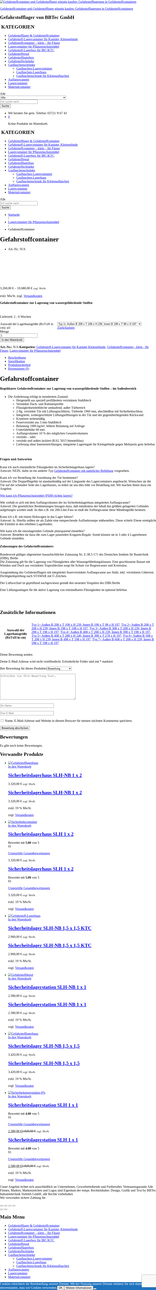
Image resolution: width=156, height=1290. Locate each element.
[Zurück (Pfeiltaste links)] (1, 1209)
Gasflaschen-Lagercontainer (34, 68)
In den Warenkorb (12, 339)
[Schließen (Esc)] (1, 1205)
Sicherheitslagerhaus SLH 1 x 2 (41, 834)
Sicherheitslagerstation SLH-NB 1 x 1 (47, 987)
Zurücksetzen (66, 327)
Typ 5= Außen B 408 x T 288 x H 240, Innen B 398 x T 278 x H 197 (76, 635)
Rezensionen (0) (18, 368)
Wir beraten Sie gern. (21, 113)
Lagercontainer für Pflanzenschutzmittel (33, 46)
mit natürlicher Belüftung (97, 470)
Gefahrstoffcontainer (67, 470)
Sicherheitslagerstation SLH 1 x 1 (43, 1105)
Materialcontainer (19, 87)
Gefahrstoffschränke (21, 61)
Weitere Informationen (79, 1287)
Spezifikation (16, 361)
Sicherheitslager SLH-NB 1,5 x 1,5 (44, 1046)
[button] (19, 766)
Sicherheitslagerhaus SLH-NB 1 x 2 (45, 775)
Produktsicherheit (19, 365)
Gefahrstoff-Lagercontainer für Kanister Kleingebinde (70, 347)
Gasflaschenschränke (21, 1255)
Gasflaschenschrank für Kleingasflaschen (42, 76)
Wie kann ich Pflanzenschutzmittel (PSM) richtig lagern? (36, 495)
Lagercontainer (17, 83)
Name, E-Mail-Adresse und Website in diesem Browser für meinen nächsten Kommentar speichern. (68, 720)
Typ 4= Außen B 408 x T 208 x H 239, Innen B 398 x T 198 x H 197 (105, 632)
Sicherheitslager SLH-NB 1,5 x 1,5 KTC (49, 928)
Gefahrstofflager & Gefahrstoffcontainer (34, 35)
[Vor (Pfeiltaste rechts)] (5, 1209)
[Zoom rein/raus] (13, 1205)
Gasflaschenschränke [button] (21, 65)
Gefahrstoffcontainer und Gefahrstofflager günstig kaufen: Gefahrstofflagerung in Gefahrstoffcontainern (66, 8)
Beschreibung (17, 357)
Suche (5, 105)
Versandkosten (33, 296)
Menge (4, 331)
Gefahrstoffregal (18, 54)
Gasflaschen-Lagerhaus (31, 72)
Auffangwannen (18, 79)
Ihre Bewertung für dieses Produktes (23, 668)
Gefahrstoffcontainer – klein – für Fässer (34, 43)
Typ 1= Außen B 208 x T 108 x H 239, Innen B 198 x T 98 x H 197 (75, 624)
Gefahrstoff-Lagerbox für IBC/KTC (31, 50)
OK (61, 1287)
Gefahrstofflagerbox (21, 57)
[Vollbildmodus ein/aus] (9, 1205)
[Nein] (94, 1288)
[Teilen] (5, 1205)
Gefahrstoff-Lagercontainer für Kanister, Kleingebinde (43, 39)
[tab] (82, 357)
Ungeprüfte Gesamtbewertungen (29, 853)
